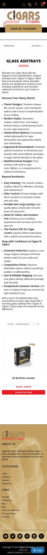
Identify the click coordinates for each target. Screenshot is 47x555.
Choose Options (23, 392)
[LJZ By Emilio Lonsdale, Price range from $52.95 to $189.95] (23, 354)
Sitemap (5, 516)
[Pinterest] (27, 536)
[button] (23, 45)
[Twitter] (13, 536)
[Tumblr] (41, 536)
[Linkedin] (34, 536)
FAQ (4, 507)
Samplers (6, 477)
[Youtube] (5, 536)
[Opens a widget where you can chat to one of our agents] (37, 550)
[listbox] (27, 324)
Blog (4, 503)
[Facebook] (20, 536)
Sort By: (10, 324)
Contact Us (7, 500)
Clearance (6, 483)
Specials (5, 480)
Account (5, 496)
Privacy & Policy (9, 513)
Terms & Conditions (11, 510)
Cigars (5, 473)
